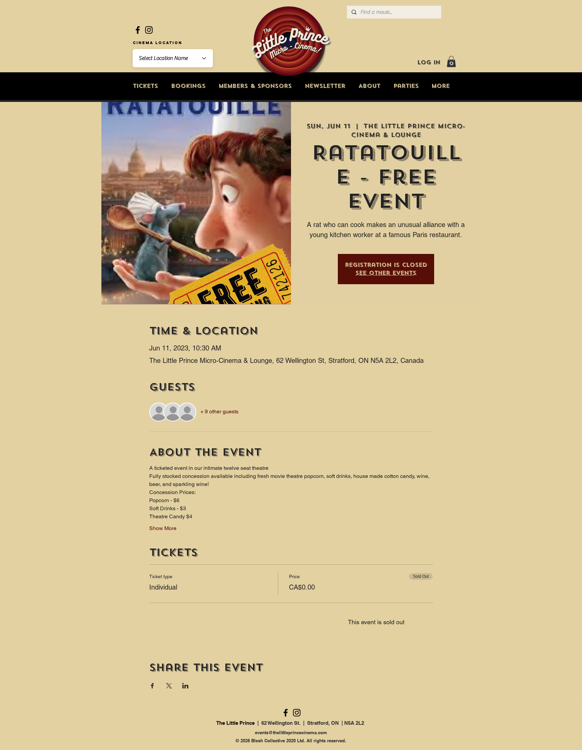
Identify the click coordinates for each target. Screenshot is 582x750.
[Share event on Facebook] (152, 685)
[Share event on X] (169, 685)
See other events (385, 272)
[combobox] (173, 58)
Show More (162, 528)
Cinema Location (157, 42)
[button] (451, 61)
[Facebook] (138, 30)
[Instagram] (149, 30)
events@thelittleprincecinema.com (291, 732)
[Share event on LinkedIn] (185, 685)
